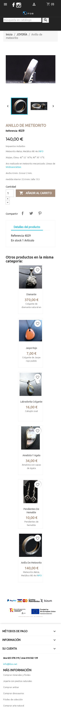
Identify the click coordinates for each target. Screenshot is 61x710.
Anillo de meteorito (31, 562)
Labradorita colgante (31, 401)
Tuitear (31, 213)
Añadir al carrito (35, 193)
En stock (16, 240)
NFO (41, 151)
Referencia (17, 235)
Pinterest (39, 213)
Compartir (22, 213)
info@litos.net (10, 664)
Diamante (31, 294)
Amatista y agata (31, 455)
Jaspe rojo (31, 348)
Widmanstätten (13, 167)
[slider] (30, 91)
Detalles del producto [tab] (27, 226)
